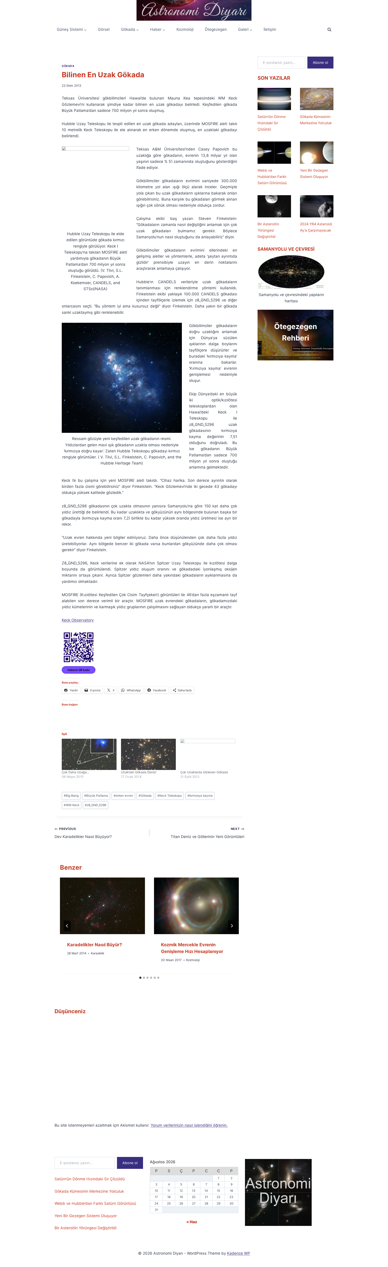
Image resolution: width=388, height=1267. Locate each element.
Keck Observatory (78, 620)
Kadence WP (238, 1253)
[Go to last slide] (67, 925)
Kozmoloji (185, 29)
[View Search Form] (329, 30)
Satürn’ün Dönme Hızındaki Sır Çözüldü (272, 123)
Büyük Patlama (96, 795)
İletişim (270, 29)
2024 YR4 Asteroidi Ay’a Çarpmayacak (316, 227)
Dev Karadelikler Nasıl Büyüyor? (83, 833)
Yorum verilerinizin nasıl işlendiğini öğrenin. (189, 1125)
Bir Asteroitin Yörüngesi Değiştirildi (268, 230)
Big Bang (71, 795)
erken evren (123, 795)
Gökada (68, 66)
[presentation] (102, 906)
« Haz (191, 1222)
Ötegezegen (216, 29)
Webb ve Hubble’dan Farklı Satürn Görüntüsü (272, 176)
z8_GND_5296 (95, 805)
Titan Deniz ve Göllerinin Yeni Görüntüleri (207, 833)
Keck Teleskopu (169, 795)
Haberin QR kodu (79, 670)
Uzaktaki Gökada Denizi (138, 772)
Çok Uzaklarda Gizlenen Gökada (204, 772)
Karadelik (97, 953)
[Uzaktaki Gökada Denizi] (148, 754)
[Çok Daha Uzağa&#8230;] (89, 754)
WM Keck (71, 805)
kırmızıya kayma (200, 795)
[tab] (140, 978)
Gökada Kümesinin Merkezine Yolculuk (316, 120)
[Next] (231, 925)
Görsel (104, 29)
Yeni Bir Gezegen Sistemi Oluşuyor (314, 173)
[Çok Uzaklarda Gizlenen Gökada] (207, 754)
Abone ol (320, 62)
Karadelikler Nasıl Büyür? (94, 945)
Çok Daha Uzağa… (75, 772)
